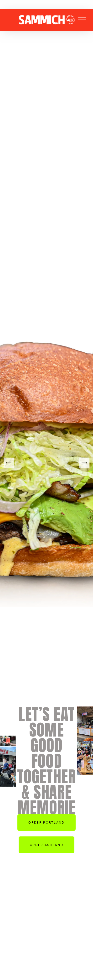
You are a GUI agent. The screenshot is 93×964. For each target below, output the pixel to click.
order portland (46, 822)
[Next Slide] (84, 463)
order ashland (46, 845)
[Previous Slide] (9, 463)
